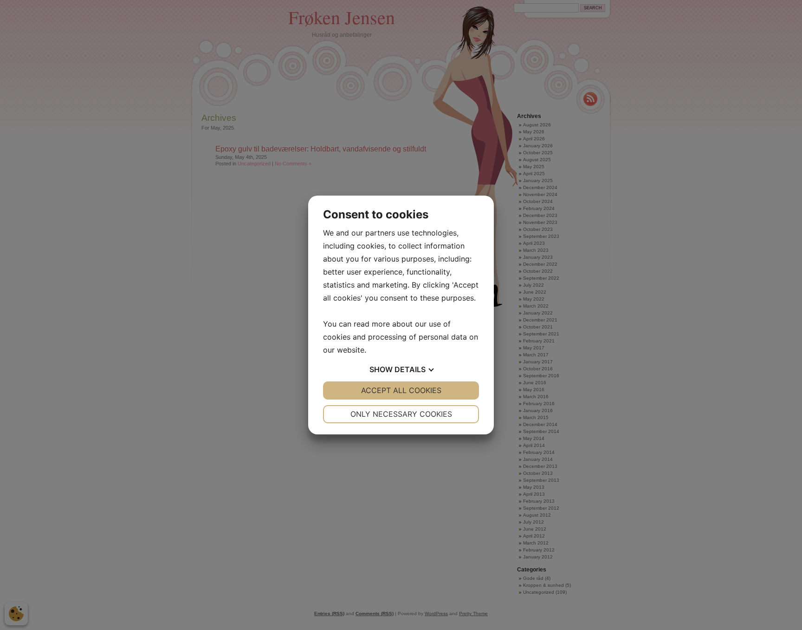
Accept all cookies (401, 390)
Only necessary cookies (401, 414)
